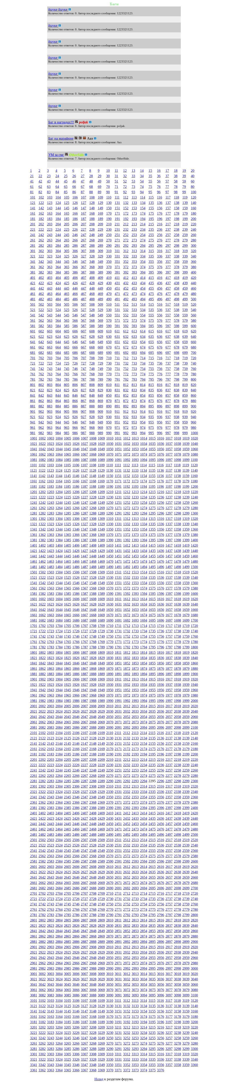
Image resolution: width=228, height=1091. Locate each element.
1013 (135, 438)
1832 (126, 658)
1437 (169, 551)
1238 (177, 497)
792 (125, 379)
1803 (50, 652)
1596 (160, 593)
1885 (67, 674)
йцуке (53, 25)
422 (41, 283)
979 (185, 427)
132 (125, 203)
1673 (135, 615)
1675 (152, 615)
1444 (59, 556)
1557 (169, 583)
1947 (84, 690)
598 (176, 326)
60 (192, 181)
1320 (194, 519)
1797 (169, 647)
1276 (160, 508)
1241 (33, 502)
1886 (75, 674)
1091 (118, 460)
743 (49, 369)
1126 (75, 470)
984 (58, 433)
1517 (169, 572)
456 (159, 288)
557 (168, 315)
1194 (143, 486)
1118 (177, 465)
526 (75, 310)
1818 (177, 652)
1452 (126, 556)
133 (134, 203)
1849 (101, 663)
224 (58, 229)
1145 (67, 476)
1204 (59, 492)
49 (99, 181)
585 (66, 326)
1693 (135, 620)
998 (176, 433)
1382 (42, 540)
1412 (126, 545)
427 (83, 283)
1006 (75, 438)
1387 (84, 540)
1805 (67, 652)
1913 (135, 679)
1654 (143, 610)
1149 (101, 476)
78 (175, 187)
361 (32, 267)
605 (66, 331)
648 (92, 342)
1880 (194, 668)
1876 (160, 668)
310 (109, 251)
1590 (109, 593)
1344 (59, 529)
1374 (143, 535)
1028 (92, 444)
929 (100, 417)
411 (117, 278)
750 (109, 369)
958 (176, 422)
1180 (194, 481)
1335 (152, 524)
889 (100, 406)
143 (49, 208)
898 (176, 406)
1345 (67, 529)
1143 (50, 476)
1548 (92, 583)
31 (116, 176)
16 (159, 170)
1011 (118, 438)
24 (57, 176)
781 (32, 379)
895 (151, 406)
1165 (67, 481)
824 (58, 390)
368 (92, 267)
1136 (160, 470)
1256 (160, 502)
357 (168, 261)
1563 (50, 588)
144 (58, 208)
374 (142, 267)
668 (92, 347)
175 (151, 213)
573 (134, 320)
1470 (109, 561)
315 (151, 251)
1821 (33, 658)
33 (133, 176)
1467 (84, 561)
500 (193, 299)
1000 (194, 433)
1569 (101, 588)
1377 (169, 535)
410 (109, 278)
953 (134, 422)
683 (49, 353)
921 (32, 417)
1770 (109, 642)
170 (109, 213)
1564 (59, 588)
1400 (194, 540)
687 (83, 353)
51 (116, 181)
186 (75, 219)
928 (92, 417)
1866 (75, 668)
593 (134, 326)
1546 (75, 583)
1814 (143, 652)
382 (41, 272)
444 (58, 288)
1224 (59, 497)
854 (142, 395)
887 (83, 406)
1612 (126, 599)
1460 (194, 556)
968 (92, 427)
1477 (169, 561)
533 (134, 310)
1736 (160, 631)
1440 (194, 551)
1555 (152, 583)
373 (134, 267)
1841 (33, 663)
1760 (194, 636)
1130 (109, 470)
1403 (50, 545)
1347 (84, 529)
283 (49, 245)
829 (100, 390)
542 (41, 315)
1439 (185, 551)
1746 (75, 636)
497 (168, 299)
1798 (177, 647)
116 (159, 197)
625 (66, 336)
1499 (185, 567)
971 (117, 427)
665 (66, 347)
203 (49, 224)
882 (41, 406)
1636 (160, 604)
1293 (135, 513)
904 (58, 411)
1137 (168, 470)
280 (193, 240)
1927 (84, 685)
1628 (92, 604)
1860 (194, 663)
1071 (118, 454)
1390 (109, 540)
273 (134, 240)
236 (159, 229)
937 (168, 417)
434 (142, 283)
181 (32, 219)
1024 (59, 444)
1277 (169, 508)
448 (92, 288)
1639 (185, 604)
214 (142, 224)
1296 (160, 513)
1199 (185, 486)
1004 (59, 438)
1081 (33, 460)
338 (176, 256)
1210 (109, 492)
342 (41, 261)
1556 (160, 583)
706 (75, 358)
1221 (33, 497)
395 (151, 272)
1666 (75, 615)
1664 (59, 615)
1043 (50, 449)
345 (66, 261)
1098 (177, 460)
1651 (118, 610)
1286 (75, 513)
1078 (177, 454)
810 (109, 385)
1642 (42, 610)
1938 (177, 685)
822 (41, 390)
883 (49, 406)
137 (168, 203)
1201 (33, 492)
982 (41, 433)
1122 (42, 470)
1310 (109, 519)
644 (58, 342)
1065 (67, 454)
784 (58, 379)
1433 (135, 551)
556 (159, 315)
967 (83, 427)
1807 (84, 652)
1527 (84, 577)
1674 (143, 615)
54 (142, 181)
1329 (101, 524)
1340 (194, 524)
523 (49, 310)
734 (142, 363)
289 (100, 245)
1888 (92, 674)
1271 (118, 508)
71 (116, 187)
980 (193, 427)
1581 (33, 593)
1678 (177, 615)
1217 (169, 492)
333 (134, 256)
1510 (109, 572)
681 (32, 353)
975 (151, 427)
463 (49, 294)
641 (32, 342)
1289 (101, 513)
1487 (84, 567)
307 (83, 251)
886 (75, 406)
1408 (92, 545)
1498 (177, 567)
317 (168, 251)
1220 (194, 492)
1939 (185, 685)
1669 (101, 615)
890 (109, 406)
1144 (58, 476)
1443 (50, 556)
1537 (169, 577)
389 (100, 272)
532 (125, 310)
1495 (152, 567)
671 (117, 347)
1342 (42, 529)
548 (92, 315)
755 (151, 369)
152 (125, 208)
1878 (177, 668)
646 (75, 342)
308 (92, 251)
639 (185, 336)
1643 (50, 610)
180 (193, 213)
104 (58, 197)
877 (168, 401)
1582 (42, 593)
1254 (143, 502)
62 (40, 187)
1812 (126, 652)
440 (193, 283)
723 (49, 363)
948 (92, 422)
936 (159, 417)
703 (49, 358)
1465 (67, 561)
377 (168, 267)
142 (41, 208)
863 (49, 401)
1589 (101, 593)
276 (159, 240)
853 (134, 395)
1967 (84, 695)
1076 (160, 454)
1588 (92, 593)
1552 (126, 583)
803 (49, 385)
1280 (194, 508)
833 (134, 390)
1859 (185, 663)
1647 (84, 610)
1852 (126, 663)
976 (159, 427)
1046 (75, 449)
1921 (33, 685)
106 (75, 197)
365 (66, 267)
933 (134, 417)
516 (159, 304)
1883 (50, 674)
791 (117, 379)
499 (185, 299)
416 (159, 278)
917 (168, 411)
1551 (118, 583)
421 (32, 283)
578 (176, 320)
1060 (194, 449)
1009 (101, 438)
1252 (126, 502)
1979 (185, 695)
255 (151, 235)
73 (133, 187)
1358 (177, 529)
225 (66, 229)
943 (49, 422)
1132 (126, 470)
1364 (59, 535)
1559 (185, 583)
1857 (169, 663)
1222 (42, 497)
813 (134, 385)
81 (32, 192)
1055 (152, 449)
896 (159, 406)
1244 (59, 502)
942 (41, 422)
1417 (169, 545)
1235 (152, 497)
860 (193, 395)
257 (168, 235)
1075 (152, 454)
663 (49, 347)
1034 (143, 444)
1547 (84, 583)
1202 (42, 492)
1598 (177, 593)
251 (117, 235)
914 (142, 411)
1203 (50, 492)
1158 (177, 476)
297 (168, 245)
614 (142, 331)
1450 (109, 556)
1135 (152, 470)
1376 (160, 535)
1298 (177, 513)
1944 (59, 690)
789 (100, 379)
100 (193, 192)
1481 (33, 567)
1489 (101, 567)
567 (83, 320)
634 (142, 336)
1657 (169, 610)
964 (58, 427)
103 (49, 197)
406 (75, 278)
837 (168, 390)
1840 (194, 658)
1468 (92, 561)
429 (100, 283)
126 (75, 203)
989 (100, 433)
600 (193, 326)
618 (176, 331)
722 (41, 363)
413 (134, 278)
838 (176, 390)
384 (58, 272)
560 (193, 315)
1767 (84, 642)
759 (185, 369)
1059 (185, 449)
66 (74, 187)
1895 (152, 674)
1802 (42, 652)
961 (32, 427)
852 (125, 395)
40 (192, 176)
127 (83, 203)
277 (168, 240)
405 (66, 278)
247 (83, 235)
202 (41, 224)
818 (176, 385)
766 (75, 374)
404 (58, 278)
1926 (75, 685)
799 (185, 379)
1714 (143, 626)
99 (184, 192)
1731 (118, 631)
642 (41, 342)
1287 (84, 513)
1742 (42, 636)
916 (159, 411)
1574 (143, 588)
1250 (109, 502)
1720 (194, 626)
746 (75, 369)
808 (92, 385)
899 (185, 406)
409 (100, 278)
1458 (177, 556)
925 (66, 417)
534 (142, 310)
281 (32, 245)
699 (185, 353)
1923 (50, 685)
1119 (185, 465)
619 (185, 331)
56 (159, 181)
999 (185, 433)
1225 (67, 497)
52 (125, 181)
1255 (152, 502)
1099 (185, 460)
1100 (194, 460)
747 (83, 369)
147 (83, 208)
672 (125, 347)
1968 (92, 695)
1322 (42, 524)
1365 (67, 535)
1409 (101, 545)
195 (151, 219)
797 (168, 379)
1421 (33, 551)
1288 (92, 513)
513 (134, 304)
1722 (42, 631)
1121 (33, 470)
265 (66, 240)
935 (151, 417)
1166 (75, 481)
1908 (92, 679)
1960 (194, 690)
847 (83, 395)
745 (66, 369)
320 (193, 251)
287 (83, 245)
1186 (75, 486)
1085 (67, 460)
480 (193, 294)
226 (75, 229)
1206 (75, 492)
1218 (177, 492)
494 (142, 299)
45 (65, 181)
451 (117, 288)
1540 (194, 577)
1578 (177, 588)
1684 (59, 620)
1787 (84, 647)
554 (142, 315)
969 (100, 427)
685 (66, 353)
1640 (194, 604)
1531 (118, 577)
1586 (75, 593)
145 (66, 208)
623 (49, 336)
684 (58, 353)
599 (185, 326)
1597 (169, 593)
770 (109, 374)
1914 (143, 679)
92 (125, 192)
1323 (50, 524)
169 (100, 213)
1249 (101, 502)
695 (151, 353)
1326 (75, 524)
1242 (42, 502)
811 (117, 385)
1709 (101, 626)
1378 (177, 535)
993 (134, 433)
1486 (75, 567)
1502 (42, 572)
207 (83, 224)
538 (176, 310)
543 (49, 315)
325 (66, 256)
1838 (177, 658)
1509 (101, 572)
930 (109, 417)
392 (125, 272)
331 (117, 256)
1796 (160, 647)
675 (151, 347)
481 (32, 299)
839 (185, 390)
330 (109, 256)
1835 (152, 658)
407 (83, 278)
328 (92, 256)
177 (168, 213)
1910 (109, 679)
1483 (50, 567)
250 (109, 235)
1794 (143, 647)
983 (49, 433)
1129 (101, 470)
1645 (67, 610)
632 (125, 336)
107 (83, 197)
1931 (118, 685)
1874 (143, 668)
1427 (84, 551)
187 (83, 219)
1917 (169, 679)
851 (117, 395)
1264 (59, 508)
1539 (185, 577)
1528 (92, 577)
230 (109, 229)
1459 (185, 556)
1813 (135, 652)
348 (92, 261)
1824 (59, 658)
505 (66, 304)
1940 (194, 685)
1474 (143, 561)
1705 (67, 626)
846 (75, 395)
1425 (67, 551)
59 (184, 181)
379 (185, 267)
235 (151, 229)
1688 (92, 620)
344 (58, 261)
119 (184, 197)
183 (49, 219)
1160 (194, 476)
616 (159, 331)
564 (58, 320)
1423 (50, 551)
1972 (126, 695)
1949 (101, 690)
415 (151, 278)
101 (32, 197)
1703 (50, 626)
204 (58, 224)
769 (100, 374)
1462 (42, 561)
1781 (33, 647)
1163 (50, 481)
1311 (118, 519)
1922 (42, 685)
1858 (177, 663)
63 (49, 187)
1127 (84, 470)
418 (176, 278)
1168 (92, 481)
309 (100, 251)
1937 (169, 685)
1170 (109, 481)
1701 (33, 626)
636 (159, 336)
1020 (194, 438)
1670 (109, 615)
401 (32, 278)
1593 (135, 593)
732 (125, 363)
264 (58, 240)
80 (192, 187)
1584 (59, 593)
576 (159, 320)
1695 (152, 620)
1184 (58, 486)
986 (75, 433)
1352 (126, 529)
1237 (169, 497)
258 (176, 235)
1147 (84, 476)
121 (32, 203)
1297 (169, 513)
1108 (92, 465)
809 (100, 385)
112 (125, 197)
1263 (50, 508)
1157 (168, 476)
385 (66, 272)
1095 (152, 460)
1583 (50, 593)
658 (176, 342)
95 (150, 192)
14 (142, 170)
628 (92, 336)
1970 (109, 695)
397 (168, 272)
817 (168, 385)
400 (193, 272)
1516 (160, 572)
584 (58, 326)
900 (193, 406)
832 (125, 390)
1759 (185, 636)
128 (92, 203)
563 (49, 320)
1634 (143, 604)
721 (32, 363)
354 (142, 261)
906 (75, 411)
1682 (42, 620)
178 (176, 213)
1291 (118, 513)
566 (75, 320)
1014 (143, 438)
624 (58, 336)
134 (142, 203)
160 (193, 208)
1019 (185, 438)
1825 (67, 658)
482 (41, 299)
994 (142, 433)
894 (142, 406)
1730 (109, 631)
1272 (126, 508)
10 (108, 170)
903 (49, 411)
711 (117, 358)
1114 (143, 465)
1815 (152, 652)
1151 (118, 476)
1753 (135, 636)
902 (41, 411)
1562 (42, 588)
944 (58, 422)
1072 (126, 454)
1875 (152, 668)
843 (49, 395)
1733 (135, 631)
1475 (152, 561)
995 (151, 433)
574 (142, 320)
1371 (118, 535)
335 (151, 256)
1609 (101, 599)
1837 (169, 658)
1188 (92, 486)
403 (49, 278)
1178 (177, 481)
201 (32, 224)
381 (32, 272)
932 (125, 417)
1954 (143, 690)
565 (66, 320)
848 (92, 395)
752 (125, 369)
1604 (59, 599)
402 (41, 278)
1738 (177, 631)
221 (32, 229)
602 (41, 331)
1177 (168, 481)
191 (117, 219)
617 (168, 331)
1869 (101, 668)
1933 (135, 685)
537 (168, 310)
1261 (33, 508)
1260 (194, 502)
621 (32, 336)
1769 (101, 642)
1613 (135, 599)
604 (58, 331)
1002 (42, 438)
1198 (177, 486)
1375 (152, 535)
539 (185, 310)
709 (100, 358)
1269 (101, 508)
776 (159, 374)
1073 (135, 454)
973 (134, 427)
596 (159, 326)
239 (185, 229)
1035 (152, 444)
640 (193, 336)
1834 (143, 658)
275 (151, 240)
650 (109, 342)
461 (32, 294)
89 (99, 192)
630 (109, 336)
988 (92, 433)
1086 (75, 460)
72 (125, 187)
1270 (109, 508)
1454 (143, 556)
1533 (135, 577)
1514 (143, 572)
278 (176, 240)
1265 (67, 508)
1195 (152, 486)
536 (159, 310)
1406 (75, 545)
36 (159, 176)
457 (168, 288)
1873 (135, 668)
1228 (92, 497)
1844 (59, 663)
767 (83, 374)
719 (185, 358)
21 (32, 176)
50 (108, 181)
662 (41, 347)
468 (92, 294)
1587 (84, 593)
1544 (59, 583)
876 (159, 401)
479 (185, 294)
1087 (84, 460)
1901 (33, 679)
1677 (169, 615)
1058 (177, 449)
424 (58, 283)
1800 (194, 647)
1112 (126, 465)
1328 (92, 524)
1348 (92, 529)
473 (134, 294)
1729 (101, 631)
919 (185, 411)
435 (151, 283)
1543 (50, 583)
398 (176, 272)
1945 (67, 690)
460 (193, 288)
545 (66, 315)
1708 (92, 626)
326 (75, 256)
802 (41, 385)
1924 (59, 685)
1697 (169, 620)
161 (32, 213)
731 (117, 363)
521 (32, 310)
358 (176, 261)
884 (58, 406)
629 (100, 336)
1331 (118, 524)
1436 (160, 551)
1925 (67, 685)
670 (109, 347)
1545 (67, 583)
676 (159, 347)
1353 (135, 529)
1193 (135, 486)
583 (49, 326)
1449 (101, 556)
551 (117, 315)
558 (176, 315)
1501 (33, 572)
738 (176, 363)
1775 (152, 642)
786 (75, 379)
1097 (169, 460)
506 (75, 304)
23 (49, 176)
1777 (169, 642)
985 (66, 433)
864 (58, 401)
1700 (194, 620)
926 (75, 417)
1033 (135, 444)
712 (125, 358)
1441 (33, 556)
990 (109, 433)
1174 (143, 481)
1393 (135, 540)
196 (159, 219)
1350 (109, 529)
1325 (67, 524)
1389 (101, 540)
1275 (152, 508)
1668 (92, 615)
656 (159, 342)
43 (49, 181)
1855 (152, 663)
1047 (84, 449)
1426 (75, 551)
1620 (194, 599)
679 (185, 347)
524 (58, 310)
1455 (152, 556)
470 (109, 294)
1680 (194, 615)
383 (49, 272)
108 (92, 197)
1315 (152, 519)
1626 (75, 604)
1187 (84, 486)
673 (134, 347)
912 (125, 411)
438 (176, 283)
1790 (109, 647)
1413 (135, 545)
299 (185, 245)
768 (92, 374)
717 (168, 358)
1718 (177, 626)
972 (125, 427)
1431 (118, 551)
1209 (101, 492)
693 (134, 353)
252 (125, 235)
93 (133, 192)
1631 (118, 604)
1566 (75, 588)
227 (83, 229)
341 (32, 261)
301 (32, 251)
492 (125, 299)
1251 (118, 502)
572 (125, 320)
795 (151, 379)
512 (125, 304)
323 (49, 256)
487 (83, 299)
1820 (194, 652)
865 (66, 401)
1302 (42, 519)
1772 (126, 642)
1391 (118, 540)
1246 (75, 502)
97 (167, 192)
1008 (92, 438)
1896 (160, 674)
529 (100, 310)
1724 (59, 631)
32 (125, 176)
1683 (50, 620)
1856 (160, 663)
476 (159, 294)
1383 (50, 540)
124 (58, 203)
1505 (67, 572)
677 (168, 347)
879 (185, 401)
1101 (33, 465)
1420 (194, 545)
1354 (143, 529)
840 (193, 390)
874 (142, 401)
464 (58, 294)
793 (134, 379)
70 (108, 187)
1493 (135, 567)
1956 (160, 690)
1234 (143, 497)
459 (185, 288)
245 (66, 235)
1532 (126, 577)
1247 (84, 502)
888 (92, 406)
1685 (67, 620)
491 (117, 299)
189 (100, 219)
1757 (169, 636)
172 (125, 213)
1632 (126, 604)
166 (75, 213)
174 (142, 213)
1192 (126, 486)
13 (133, 170)
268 (92, 240)
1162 (42, 481)
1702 (42, 626)
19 (184, 170)
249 (100, 235)
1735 (152, 631)
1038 (177, 444)
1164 (58, 481)
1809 (101, 652)
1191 (118, 486)
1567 (84, 588)
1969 (101, 695)
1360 (194, 529)
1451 (118, 556)
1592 (126, 593)
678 (176, 347)
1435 (152, 551)
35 (150, 176)
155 (151, 208)
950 (109, 422)
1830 (109, 658)
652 (125, 342)
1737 (169, 631)
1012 (126, 438)
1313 (135, 519)
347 (83, 261)
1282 (42, 513)
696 (159, 353)
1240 (194, 497)
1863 (50, 668)
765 (66, 374)
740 (193, 363)
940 (193, 417)
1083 (50, 460)
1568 (92, 588)
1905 (67, 679)
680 (193, 347)
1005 (67, 438)
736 (159, 363)
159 (185, 208)
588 (92, 326)
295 (151, 245)
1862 (42, 668)
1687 (84, 620)
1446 (75, 556)
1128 (92, 470)
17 (167, 170)
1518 (177, 572)
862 (41, 401)
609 (100, 331)
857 (168, 395)
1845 (67, 663)
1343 (50, 529)
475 (151, 294)
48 (91, 181)
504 (58, 304)
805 (66, 385)
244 (58, 235)
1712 (126, 626)
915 (151, 411)
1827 (84, 658)
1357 (169, 529)
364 (58, 267)
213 (134, 224)
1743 (50, 636)
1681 (33, 620)
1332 (126, 524)
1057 (169, 449)
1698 (177, 620)
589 (100, 326)
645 (66, 342)
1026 (75, 444)
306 (75, 251)
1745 (67, 636)
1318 (177, 519)
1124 (58, 470)
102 (41, 197)
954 (142, 422)
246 (75, 235)
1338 (177, 524)
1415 (152, 545)
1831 (118, 658)
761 (32, 374)
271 (117, 240)
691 (117, 353)
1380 (194, 535)
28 (91, 176)
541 (32, 315)
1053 (135, 449)
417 (168, 278)
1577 (169, 588)
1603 (50, 599)
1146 (75, 476)
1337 (169, 524)
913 (134, 411)
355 (151, 261)
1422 (42, 551)
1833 (135, 658)
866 (75, 401)
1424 (59, 551)
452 (125, 288)
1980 (194, 695)
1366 (75, 535)
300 (193, 245)
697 (168, 353)
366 (75, 267)
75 (150, 187)
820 (193, 385)
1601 (33, 599)
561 (32, 320)
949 (100, 422)
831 (117, 390)
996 (159, 433)
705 (66, 358)
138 (176, 203)
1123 (50, 470)
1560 (194, 583)
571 (117, 320)
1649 (101, 610)
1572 (126, 588)
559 (185, 315)
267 (83, 240)
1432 (126, 551)
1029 (101, 444)
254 (142, 235)
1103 (50, 465)
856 (159, 395)
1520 (194, 572)
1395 (152, 540)
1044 (59, 449)
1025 (67, 444)
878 (176, 401)
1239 (185, 497)
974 (142, 427)
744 (58, 369)
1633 (135, 604)
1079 (185, 454)
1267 (84, 508)
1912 (126, 679)
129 (100, 203)
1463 (50, 561)
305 (66, 251)
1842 (42, 663)
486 (75, 299)
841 (32, 395)
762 (41, 374)
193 (134, 219)
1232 (126, 497)
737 (168, 363)
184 (58, 219)
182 (41, 219)
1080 (194, 454)
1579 (185, 588)
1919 (185, 679)
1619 (185, 599)
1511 (118, 572)
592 (125, 326)
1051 (118, 449)
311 (117, 251)
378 (176, 267)
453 (134, 288)
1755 (152, 636)
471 (117, 294)
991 (117, 433)
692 (125, 353)
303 (49, 251)
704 (58, 358)
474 (142, 294)
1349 (101, 529)
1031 (118, 444)
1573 (135, 588)
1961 (33, 695)
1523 (50, 577)
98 (175, 192)
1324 (59, 524)
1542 (42, 583)
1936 (160, 685)
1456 (160, 556)
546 (75, 315)
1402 (42, 545)
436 (159, 283)
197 (168, 219)
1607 (84, 599)
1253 (135, 502)
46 (74, 181)
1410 (109, 545)
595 (151, 326)
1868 (92, 668)
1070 (109, 454)
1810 (109, 652)
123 (49, 203)
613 (134, 331)
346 (75, 261)
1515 (152, 572)
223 (49, 229)
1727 (84, 631)
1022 (42, 444)
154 (142, 208)
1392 (126, 540)
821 (32, 390)
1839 (185, 658)
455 (151, 288)
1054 (143, 449)
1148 (92, 476)
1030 (109, 444)
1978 (177, 695)
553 (134, 315)
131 (117, 203)
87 (82, 192)
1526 (75, 577)
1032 (126, 444)
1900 (194, 674)
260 (193, 235)
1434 (143, 551)
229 (100, 229)
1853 (135, 663)
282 (41, 245)
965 (66, 427)
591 (117, 326)
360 (193, 261)
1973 (135, 695)
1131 (118, 470)
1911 (118, 679)
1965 (67, 695)
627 (83, 336)
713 (134, 358)
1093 (135, 460)
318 (176, 251)
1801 (33, 652)
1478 (177, 561)
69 (99, 187)
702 (41, 358)
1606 (75, 599)
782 (41, 379)
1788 (92, 647)
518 (176, 304)
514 (142, 304)
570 (109, 320)
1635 (152, 604)
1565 (67, 588)
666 (75, 347)
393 (134, 272)
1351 (118, 529)
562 (41, 320)
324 (58, 256)
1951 (118, 690)
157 (168, 208)
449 (100, 288)
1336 (160, 524)
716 (159, 358)
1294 (143, 513)
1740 (194, 631)
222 (41, 229)
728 (92, 363)
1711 (118, 626)
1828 (92, 658)
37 (167, 176)
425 (66, 283)
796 (159, 379)
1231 (118, 497)
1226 (75, 497)
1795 (152, 647)
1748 (92, 636)
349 (100, 261)
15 (150, 170)
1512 (126, 572)
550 (109, 315)
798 (176, 379)
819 (185, 385)
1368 (92, 535)
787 (83, 379)
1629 (101, 604)
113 (134, 197)
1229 (101, 497)
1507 (84, 572)
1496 (160, 567)
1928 (92, 685)
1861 (33, 668)
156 (159, 208)
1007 (84, 438)
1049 (101, 449)
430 (109, 283)
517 (168, 304)
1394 (143, 540)
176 (159, 213)
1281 (33, 513)
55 (150, 181)
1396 (160, 540)
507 (83, 304)
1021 (33, 444)
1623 (50, 604)
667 (83, 347)
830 (109, 390)
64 (57, 187)
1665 (67, 615)
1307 (84, 519)
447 (83, 288)
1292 (126, 513)
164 (58, 213)
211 (117, 224)
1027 (84, 444)
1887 (84, 674)
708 (92, 358)
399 (185, 272)
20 (192, 170)
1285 (67, 513)
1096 (160, 460)
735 (151, 363)
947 (83, 422)
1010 (109, 438)
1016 (160, 438)
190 (109, 219)
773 (134, 374)
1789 (101, 647)
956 (159, 422)
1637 (169, 604)
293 (134, 245)
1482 (42, 567)
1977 (169, 695)
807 (83, 385)
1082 (42, 460)
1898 (177, 674)
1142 (42, 476)
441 (32, 288)
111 (117, 197)
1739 (185, 631)
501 (32, 304)
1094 (143, 460)
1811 (118, 652)
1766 (75, 642)
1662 (42, 615)
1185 (67, 486)
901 (32, 411)
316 (159, 251)
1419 (185, 545)
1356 (160, 529)
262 (41, 240)
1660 (194, 610)
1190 (109, 486)
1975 (152, 695)
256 (159, 235)
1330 (109, 524)
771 (117, 374)
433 (134, 283)
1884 (59, 674)
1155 (152, 476)
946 (75, 422)
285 (66, 245)
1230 (109, 497)
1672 (126, 615)
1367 (84, 535)
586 (75, 326)
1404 (59, 545)
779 (185, 374)
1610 (109, 599)
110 (108, 197)
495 (151, 299)
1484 (59, 567)
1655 (152, 610)
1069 (101, 454)
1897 (169, 674)
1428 (92, 551)
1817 (169, 652)
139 (185, 203)
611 (117, 331)
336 (159, 256)
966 (75, 427)
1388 (92, 540)
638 (176, 336)
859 (185, 395)
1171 (118, 481)
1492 (126, 567)
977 (168, 427)
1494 (143, 567)
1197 (168, 486)
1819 (185, 652)
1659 (185, 610)
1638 (177, 604)
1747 (84, 636)
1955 (152, 690)
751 (117, 369)
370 (109, 267)
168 (92, 213)
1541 (33, 583)
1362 (42, 535)
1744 (59, 636)
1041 (33, 449)
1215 (152, 492)
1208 (92, 492)
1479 (185, 561)
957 (168, 422)
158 (176, 208)
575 (151, 320)
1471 (118, 561)
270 (109, 240)
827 (83, 390)
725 (66, 363)
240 (193, 229)
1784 (59, 647)
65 (65, 187)
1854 (143, 663)
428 (92, 283)
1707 (84, 626)
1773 (135, 642)
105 (66, 197)
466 (75, 294)
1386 (75, 540)
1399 (185, 540)
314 (142, 251)
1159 (185, 476)
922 (41, 417)
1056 (160, 449)
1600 (194, 593)
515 (151, 304)
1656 (160, 610)
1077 (169, 454)
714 (142, 358)
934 (142, 417)
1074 (143, 454)
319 (185, 251)
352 (125, 261)
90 (108, 192)
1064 (59, 454)
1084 (59, 460)
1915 (152, 679)
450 (109, 288)
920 (193, 411)
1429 (101, 551)
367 (83, 267)
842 (41, 395)
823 (49, 390)
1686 (75, 620)
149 (100, 208)
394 (142, 272)
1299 (185, 513)
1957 (169, 690)
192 (125, 219)
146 (75, 208)
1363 (50, 535)
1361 (33, 535)
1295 (152, 513)
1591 (118, 593)
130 (109, 203)
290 (109, 245)
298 (176, 245)
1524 (59, 577)
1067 (84, 454)
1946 (75, 690)
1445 (67, 556)
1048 (92, 449)
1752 (126, 636)
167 (83, 213)
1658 (177, 610)
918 (176, 411)
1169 (101, 481)
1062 (42, 454)
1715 (152, 626)
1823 (50, 658)
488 (92, 299)
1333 (135, 524)
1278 (177, 508)
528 (92, 310)
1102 (42, 465)
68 (91, 187)
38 (175, 176)
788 (92, 379)
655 (151, 342)
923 (49, 417)
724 (58, 363)
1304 (59, 519)
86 (74, 192)
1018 (177, 438)
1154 (143, 476)
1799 (185, 647)
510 (109, 304)
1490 (109, 567)
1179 (185, 481)
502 (41, 304)
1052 (126, 449)
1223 (50, 497)
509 (100, 304)
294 (142, 245)
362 (41, 267)
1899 (185, 674)
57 (167, 181)
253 (134, 235)
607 (83, 331)
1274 (143, 508)
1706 (75, 626)
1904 (59, 679)
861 (32, 401)
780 (193, 374)
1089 (101, 460)
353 (134, 261)
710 (109, 358)
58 (175, 181)
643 (49, 342)
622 (41, 336)
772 (125, 374)
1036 (160, 444)
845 (66, 395)
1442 (42, 556)
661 (32, 347)
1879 (185, 668)
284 (58, 245)
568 (92, 320)
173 (134, 213)
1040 (194, 444)
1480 (194, 561)
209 (100, 224)
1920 (194, 679)
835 (151, 390)
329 (100, 256)
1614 (143, 599)
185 (66, 219)
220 (193, 224)
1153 (135, 476)
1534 (143, 577)
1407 (84, 545)
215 (151, 224)
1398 (177, 540)
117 (168, 197)
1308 (92, 519)
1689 (101, 620)
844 (58, 395)
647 (83, 342)
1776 (160, 642)
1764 (59, 642)
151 (117, 208)
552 (125, 315)
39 (184, 176)
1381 (33, 540)
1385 (67, 540)
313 (134, 251)
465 (66, 294)
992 (125, 433)
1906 (75, 679)
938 (176, 417)
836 (159, 390)
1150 (109, 476)
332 (125, 256)
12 (125, 170)
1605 (67, 599)
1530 (109, 577)
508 (92, 304)
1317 (169, 519)
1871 (118, 668)
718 (176, 358)
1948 (92, 690)
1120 (194, 465)
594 (142, 326)
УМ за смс (56, 155)
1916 (160, 679)
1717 (169, 626)
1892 (126, 674)
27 (82, 176)
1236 (160, 497)
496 (159, 299)
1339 (185, 524)
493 (134, 299)
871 (117, 401)
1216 (160, 492)
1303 (50, 519)
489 (100, 299)
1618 (177, 599)
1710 (109, 626)
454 (142, 288)
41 (32, 181)
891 (117, 406)
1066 (75, 454)
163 (49, 213)
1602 (42, 599)
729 (100, 363)
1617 (169, 599)
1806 (75, 652)
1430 (109, 551)
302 (41, 251)
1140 (194, 470)
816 (159, 385)
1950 (109, 690)
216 (159, 224)
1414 (143, 545)
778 (176, 374)
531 (117, 310)
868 (92, 401)
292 (125, 245)
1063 (50, 454)
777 (168, 374)
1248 (92, 502)
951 (117, 422)
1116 (160, 465)
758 (176, 369)
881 (32, 406)
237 (168, 229)
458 (176, 288)
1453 (135, 556)
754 (142, 369)
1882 (42, 674)
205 (66, 224)
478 (176, 294)
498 (176, 299)
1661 (33, 615)
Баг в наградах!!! (61, 122)
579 (185, 320)
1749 (101, 636)
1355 (152, 529)
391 (117, 272)
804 (58, 385)
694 (142, 353)
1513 (135, 572)
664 (58, 347)
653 (134, 342)
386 (75, 272)
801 (32, 385)
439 (185, 283)
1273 (135, 508)
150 (109, 208)
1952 (126, 690)
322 (41, 256)
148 (92, 208)
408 (92, 278)
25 (65, 176)
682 (41, 353)
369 (100, 267)
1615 (152, 599)
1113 (135, 465)
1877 (169, 668)
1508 (92, 572)
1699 (185, 620)
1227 (84, 497)
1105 (67, 465)
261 (32, 240)
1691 (118, 620)
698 (176, 353)
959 (185, 422)
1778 (177, 642)
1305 (67, 519)
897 (168, 406)
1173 (135, 481)
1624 (59, 604)
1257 (169, 502)
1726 (75, 631)
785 (66, 379)
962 (41, 427)
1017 (169, 438)
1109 (101, 465)
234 (142, 229)
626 (75, 336)
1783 (50, 647)
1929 (101, 685)
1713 (135, 626)
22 (40, 176)
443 (49, 288)
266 (75, 240)
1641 (33, 610)
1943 (50, 690)
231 (117, 229)
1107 (84, 465)
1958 (177, 690)
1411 (118, 545)
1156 (160, 476)
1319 (185, 519)
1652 (126, 610)
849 (100, 395)
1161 (33, 481)
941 (32, 422)
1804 (59, 652)
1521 (33, 577)
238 (176, 229)
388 (92, 272)
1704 (59, 626)
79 (184, 187)
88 (91, 192)
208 (92, 224)
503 (49, 304)
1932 (126, 685)
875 (151, 401)
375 (151, 267)
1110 (109, 465)
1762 (42, 642)
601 (32, 331)
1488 (92, 567)
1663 (50, 615)
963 (49, 427)
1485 (67, 567)
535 (151, 310)
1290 (109, 513)
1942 (42, 690)
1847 (84, 663)
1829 (101, 658)
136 (159, 203)
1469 (101, 561)
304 (58, 251)
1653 (135, 610)
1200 (194, 486)
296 (159, 245)
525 (66, 310)
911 (117, 411)
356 (159, 261)
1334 (143, 524)
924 (58, 417)
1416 (160, 545)
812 (125, 385)
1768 (92, 642)
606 (75, 331)
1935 (152, 685)
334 (142, 256)
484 (58, 299)
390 (109, 272)
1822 (42, 658)
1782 (42, 647)
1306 (75, 519)
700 (193, 353)
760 (193, 369)
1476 (160, 561)
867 (83, 401)
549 (100, 315)
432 (125, 283)
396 (159, 272)
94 (142, 192)
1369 (101, 535)
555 (151, 315)
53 (133, 181)
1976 (160, 695)
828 (92, 390)
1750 (109, 636)
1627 (84, 604)
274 (142, 240)
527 (83, 310)
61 (32, 187)
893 (134, 406)
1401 (33, 545)
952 (125, 422)
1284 (59, 513)
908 (92, 411)
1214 (143, 492)
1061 (33, 454)
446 (75, 288)
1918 (177, 679)
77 (167, 187)
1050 (109, 449)
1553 (135, 583)
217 (168, 224)
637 (168, 336)
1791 (118, 647)
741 (32, 369)
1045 (67, 449)
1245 (67, 502)
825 (66, 390)
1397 (169, 540)
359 (185, 261)
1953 (135, 690)
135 (151, 203)
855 (151, 395)
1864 (59, 668)
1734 (143, 631)
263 (49, 240)
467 (83, 294)
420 (193, 278)
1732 (126, 631)
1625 (67, 604)
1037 (169, 444)
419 (185, 278)
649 (100, 342)
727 (83, 363)
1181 (33, 486)
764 (58, 374)
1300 (194, 513)
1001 (33, 438)
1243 (50, 502)
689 (100, 353)
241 (32, 235)
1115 (152, 465)
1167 (84, 481)
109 (100, 197)
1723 (50, 631)
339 (185, 256)
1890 (109, 674)
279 (185, 240)
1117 (168, 465)
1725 (67, 631)
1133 (135, 470)
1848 (92, 663)
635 (151, 336)
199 (185, 219)
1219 (185, 492)
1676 (160, 615)
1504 (59, 572)
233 (134, 229)
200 (193, 219)
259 (185, 235)
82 (40, 192)
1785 (67, 647)
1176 (160, 481)
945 (66, 422)
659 (185, 342)
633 (134, 336)
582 (41, 326)
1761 (33, 642)
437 (168, 283)
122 (41, 203)
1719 (185, 626)
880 (193, 401)
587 (83, 326)
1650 (109, 610)
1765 (67, 642)
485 (66, 299)
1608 (92, 599)
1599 (185, 593)
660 (193, 342)
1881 (33, 674)
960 (193, 422)
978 (176, 427)
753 (134, 369)
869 (100, 401)
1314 (143, 519)
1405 (67, 545)
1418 (177, 545)
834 (142, 390)
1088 (92, 460)
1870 (109, 668)
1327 (84, 524)
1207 (84, 492)
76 (159, 187)
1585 (67, 593)
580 (193, 320)
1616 (160, 599)
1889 (101, 674)
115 (151, 197)
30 (108, 176)
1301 (33, 519)
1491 (118, 567)
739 (185, 363)
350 (109, 261)
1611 (118, 599)
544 (58, 315)
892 (125, 406)
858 (176, 395)
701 (32, 358)
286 (75, 245)
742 (41, 369)
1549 (101, 583)
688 (92, 353)
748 (92, 369)
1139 (185, 470)
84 (57, 192)
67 (82, 187)
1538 (177, 577)
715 (151, 358)
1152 (126, 476)
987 (83, 433)
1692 (126, 620)
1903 (50, 679)
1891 (118, 674)
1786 (75, 647)
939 (185, 417)
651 (117, 342)
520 (193, 304)
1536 (160, 577)
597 (168, 326)
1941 (33, 690)
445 (66, 288)
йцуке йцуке (58, 9)
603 (49, 331)
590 (109, 326)
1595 (152, 593)
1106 (75, 465)
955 (151, 422)
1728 (92, 631)
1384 (59, 540)
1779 (185, 642)
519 (185, 304)
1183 (50, 486)
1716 (160, 626)
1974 (143, 695)
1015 (152, 438)
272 (125, 240)
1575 (152, 588)
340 (193, 256)
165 (66, 213)
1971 (118, 695)
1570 (109, 588)
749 (100, 369)
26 (74, 176)
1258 (177, 502)
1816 (160, 652)
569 (100, 320)
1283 (50, 513)
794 (142, 379)
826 (75, 390)
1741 (33, 636)
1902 (42, 679)
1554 (143, 583)
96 (159, 192)
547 (83, 315)
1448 (92, 556)
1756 (160, 636)
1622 (42, 604)
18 (175, 170)
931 (117, 417)
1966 (75, 695)
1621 (33, 604)
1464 (59, 561)
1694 (143, 620)
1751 (118, 636)
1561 (33, 588)
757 (168, 369)
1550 (109, 583)
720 (193, 358)
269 (100, 240)
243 (49, 235)
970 (109, 427)
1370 (109, 535)
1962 (42, 695)
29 (99, 176)
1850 (109, 663)
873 (134, 401)
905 (66, 411)
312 (125, 251)
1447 (84, 556)
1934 (143, 685)
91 (116, 192)
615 (151, 331)
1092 (126, 460)
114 (142, 197)
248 (92, 235)
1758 (177, 636)
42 (40, 181)
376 (159, 267)
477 (168, 294)
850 (109, 395)
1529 (101, 577)
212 (125, 224)
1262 (42, 508)
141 (32, 208)
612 (125, 331)
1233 (135, 497)
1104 (58, 465)
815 (151, 385)
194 (142, 219)
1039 (185, 444)
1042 (42, 449)
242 (41, 235)
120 (193, 197)
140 (193, 203)
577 (168, 320)
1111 (118, 465)
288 (92, 245)
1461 (33, 561)
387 (83, 272)
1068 (92, 454)
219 (185, 224)
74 (142, 187)
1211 (118, 492)
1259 (185, 502)
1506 (75, 572)
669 (100, 347)
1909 (101, 679)
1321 (33, 524)
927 (83, 417)
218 (176, 224)
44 (57, 181)
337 (168, 256)
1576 (160, 588)
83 (49, 192)
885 (66, 406)
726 (75, 363)
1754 (143, 636)
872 (125, 401)
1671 (118, 615)
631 (117, 336)
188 (92, 219)
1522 (42, 577)
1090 (109, 460)
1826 (75, 658)
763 (49, 374)
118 (176, 197)
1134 (143, 470)
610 (109, 331)
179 (185, 213)
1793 (135, 647)
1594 (143, 593)
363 (49, 267)
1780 (194, 642)
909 (100, 411)
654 (142, 342)
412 (125, 278)
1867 (84, 668)
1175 (152, 481)
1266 (75, 508)
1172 (126, 481)
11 (116, 170)
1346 (75, 529)
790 (109, 379)
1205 (67, 492)
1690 (109, 620)
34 (142, 176)
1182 (42, 486)
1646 (75, 610)
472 (125, 294)
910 (109, 411)
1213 (135, 492)
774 (142, 374)
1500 (194, 567)
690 (109, 353)
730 (109, 363)
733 (134, 363)
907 (83, 411)
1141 (33, 476)
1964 (59, 695)
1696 (160, 620)
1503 (50, 572)
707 (83, 358)
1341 (33, 529)
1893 (135, 674)
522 (41, 310)
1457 (169, 556)
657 (168, 342)
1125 (67, 470)
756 (159, 369)
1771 (118, 642)
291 (117, 245)
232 (125, 229)
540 (193, 310)
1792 (126, 647)
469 (100, 294)
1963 (50, 695)
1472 (126, 561)
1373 (135, 535)
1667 (84, 615)
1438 (177, 551)
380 (193, 267)
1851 (118, 663)
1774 (143, 642)
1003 (50, 438)
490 (109, 299)
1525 (67, 577)
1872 (126, 668)
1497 (169, 567)
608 (92, 331)
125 (66, 203)
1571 (118, 588)
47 (82, 181)
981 (32, 433)
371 (117, 267)
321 (32, 256)
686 (75, 353)
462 (41, 294)
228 (92, 229)
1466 (75, 561)
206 (75, 224)
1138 (177, 470)
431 (117, 283)
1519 (185, 572)
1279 (185, 508)
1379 (185, 535)
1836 (160, 658)
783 (49, 379)
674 (142, 347)
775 (151, 374)
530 (109, 310)
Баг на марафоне (60, 138)
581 (32, 326)
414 (142, 278)
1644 (59, 610)
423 (49, 283)
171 (117, 213)
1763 (50, 642)
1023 (50, 444)
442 (41, 288)
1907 (84, 679)
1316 (160, 519)
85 (65, 192)
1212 (126, 492)
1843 (50, 663)
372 (125, 267)
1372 (126, 535)
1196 (160, 486)
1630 (109, 604)
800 (193, 379)
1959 (185, 690)
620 (193, 331)
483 (49, 299)
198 (176, 219)
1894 (143, 674)
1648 (92, 610)
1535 (152, 577)
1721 (33, 631)
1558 (177, 583)
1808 (92, 652)
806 (75, 385)
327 (83, 256)
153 (134, 208)
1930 (109, 685)
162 (41, 213)
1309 (101, 519)
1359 (185, 529)
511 (117, 304)
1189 (101, 486)
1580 (194, 588)
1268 (92, 508)
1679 (185, 615)
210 (109, 224)
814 (142, 385)
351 (117, 261)
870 (109, 401)
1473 (135, 561)
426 (75, 283)
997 (168, 433)
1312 (126, 519)
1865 (67, 668)
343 (49, 261)
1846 (75, 663)
